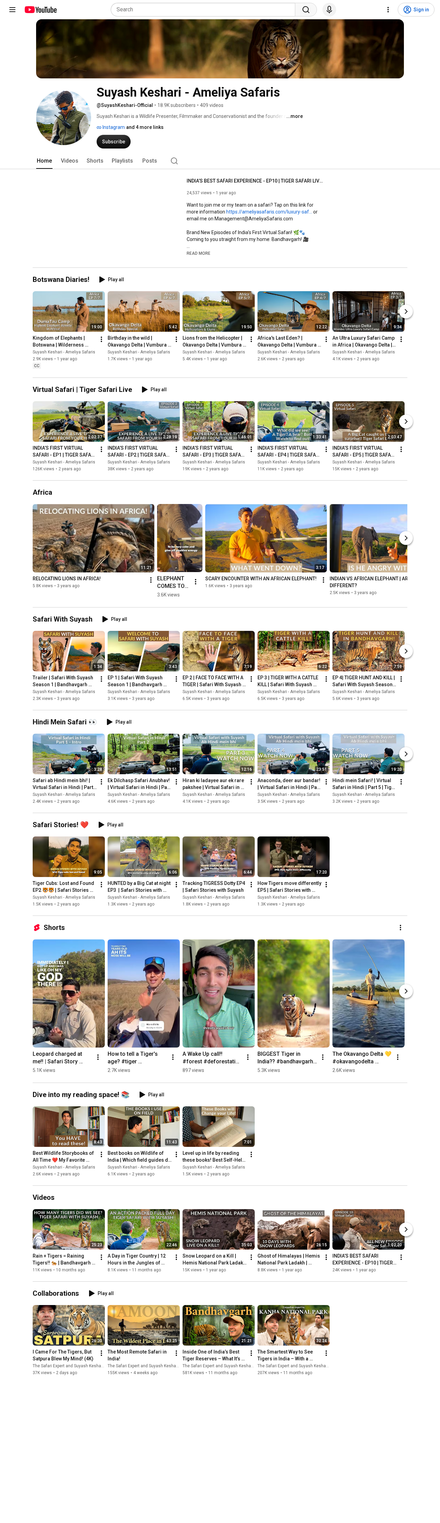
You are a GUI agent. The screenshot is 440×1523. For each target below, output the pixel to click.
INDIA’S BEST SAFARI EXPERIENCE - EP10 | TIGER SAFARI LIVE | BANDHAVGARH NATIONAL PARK (255, 181)
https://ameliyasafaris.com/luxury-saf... (269, 212)
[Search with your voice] (329, 10)
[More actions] (101, 340)
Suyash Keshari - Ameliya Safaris (64, 352)
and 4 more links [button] (145, 127)
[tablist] (220, 161)
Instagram (113, 127)
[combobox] (205, 10)
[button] (198, 253)
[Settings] (388, 10)
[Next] (406, 312)
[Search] (306, 10)
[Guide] (12, 10)
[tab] (44, 161)
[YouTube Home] (40, 9)
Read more (198, 253)
